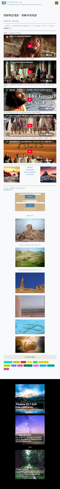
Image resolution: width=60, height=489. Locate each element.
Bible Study (17, 362)
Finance (14, 365)
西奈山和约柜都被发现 (30, 172)
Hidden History (28, 365)
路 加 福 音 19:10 (8, 190)
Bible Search (30, 215)
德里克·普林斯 (30, 174)
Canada (23, 362)
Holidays (36, 365)
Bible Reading (8, 362)
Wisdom (6, 369)
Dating (35, 362)
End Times (7, 365)
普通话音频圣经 (30, 170)
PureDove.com (14, 2)
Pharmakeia (51, 365)
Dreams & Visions (43, 362)
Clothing (29, 362)
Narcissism (43, 365)
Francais (20, 365)
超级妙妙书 (30, 167)
